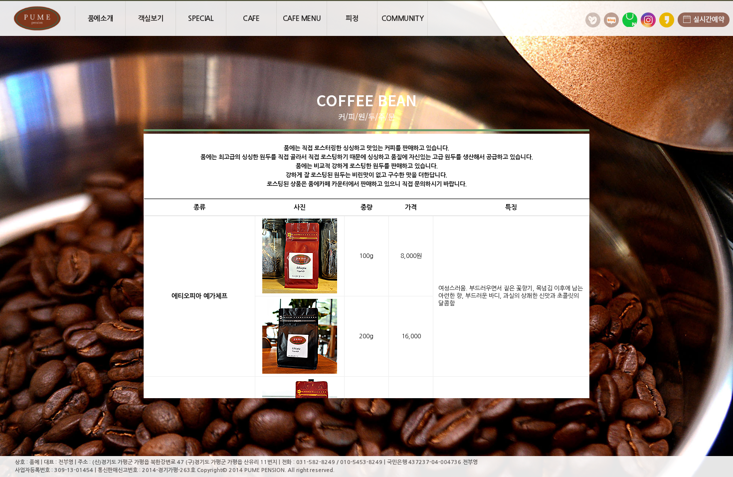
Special (200, 18)
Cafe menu (302, 18)
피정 (352, 18)
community (402, 18)
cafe (251, 18)
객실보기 (150, 18)
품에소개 (100, 18)
